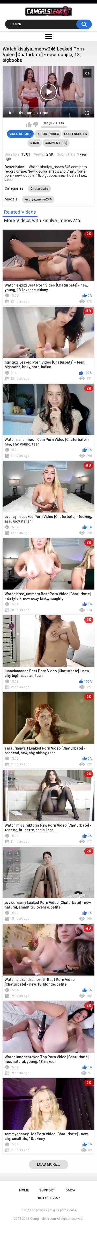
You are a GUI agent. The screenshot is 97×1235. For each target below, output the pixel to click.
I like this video (29, 124)
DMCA (70, 1190)
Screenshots (75, 134)
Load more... (48, 1164)
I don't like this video (35, 124)
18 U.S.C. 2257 (48, 1198)
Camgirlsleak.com (43, 1219)
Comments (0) (56, 143)
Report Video (48, 134)
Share (35, 143)
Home (24, 1190)
